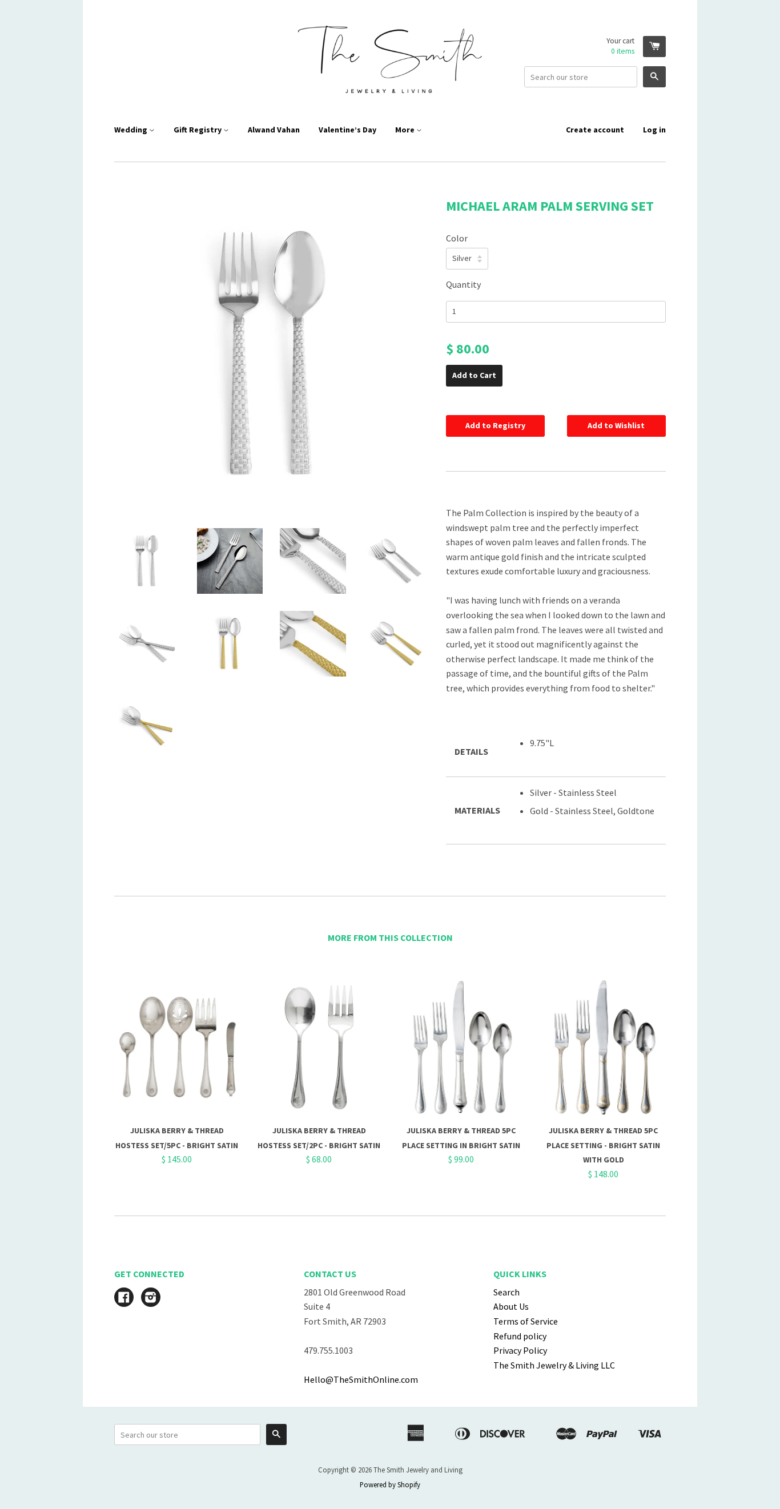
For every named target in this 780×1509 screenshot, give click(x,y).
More (405, 129)
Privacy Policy (520, 1350)
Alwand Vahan (274, 129)
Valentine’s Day (347, 129)
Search (506, 1292)
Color (457, 238)
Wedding (131, 129)
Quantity (463, 284)
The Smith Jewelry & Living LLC (554, 1365)
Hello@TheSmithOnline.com (361, 1379)
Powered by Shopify (390, 1484)
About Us (511, 1306)
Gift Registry (198, 129)
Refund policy (519, 1336)
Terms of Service (525, 1321)
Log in (654, 129)
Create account (595, 129)
